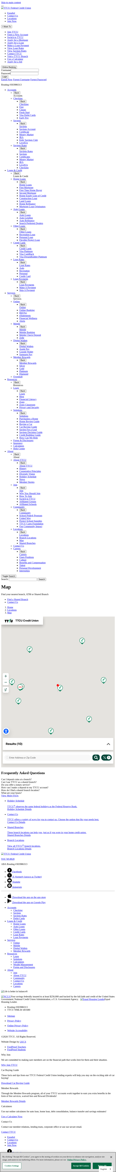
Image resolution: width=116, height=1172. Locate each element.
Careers (17, 548)
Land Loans (25, 201)
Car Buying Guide (28, 427)
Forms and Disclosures (24, 967)
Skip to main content (11, 2)
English (103, 1169)
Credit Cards (19, 242)
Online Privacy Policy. (76, 1160)
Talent (22, 565)
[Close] (111, 1157)
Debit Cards (19, 918)
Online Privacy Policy (17, 1025)
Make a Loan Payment (18, 45)
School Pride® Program (30, 515)
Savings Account (27, 129)
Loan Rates (18, 259)
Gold (21, 368)
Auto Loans (19, 209)
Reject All (102, 1166)
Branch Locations (27, 537)
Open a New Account (17, 34)
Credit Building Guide (30, 435)
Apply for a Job (14, 61)
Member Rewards (21, 357)
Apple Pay (24, 349)
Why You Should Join (29, 493)
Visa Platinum (26, 251)
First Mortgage (26, 187)
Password (5, 73)
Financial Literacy (28, 399)
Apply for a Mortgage (17, 40)
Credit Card (25, 276)
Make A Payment (27, 287)
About (10, 451)
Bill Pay (23, 313)
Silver (22, 366)
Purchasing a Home (28, 418)
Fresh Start (24, 112)
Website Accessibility (17, 1030)
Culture (22, 560)
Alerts (22, 321)
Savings (17, 120)
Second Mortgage (27, 193)
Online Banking (27, 310)
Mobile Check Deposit (30, 335)
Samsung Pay (25, 354)
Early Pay (24, 118)
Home (10, 607)
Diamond (23, 374)
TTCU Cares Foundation (31, 523)
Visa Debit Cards (27, 115)
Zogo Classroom (27, 404)
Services (11, 293)
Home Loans (19, 179)
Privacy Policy (14, 1021)
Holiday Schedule (27, 476)
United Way (25, 518)
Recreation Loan (27, 234)
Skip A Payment (27, 290)
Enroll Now (7, 79)
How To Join (25, 496)
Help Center (19, 448)
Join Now (12, 21)
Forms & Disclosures (23, 440)
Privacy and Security (29, 407)
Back (16, 93)
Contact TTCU (14, 53)
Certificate (24, 132)
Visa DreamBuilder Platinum (33, 256)
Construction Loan (28, 198)
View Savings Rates (16, 51)
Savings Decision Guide (30, 432)
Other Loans (19, 226)
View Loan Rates (15, 48)
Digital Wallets (20, 340)
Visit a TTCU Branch (17, 56)
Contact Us (12, 15)
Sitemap (11, 1016)
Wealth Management (23, 964)
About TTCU (19, 460)
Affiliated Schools (28, 504)
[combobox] (106, 1169)
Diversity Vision (27, 474)
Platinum (23, 371)
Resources (12, 379)
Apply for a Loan (15, 42)
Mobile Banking (27, 332)
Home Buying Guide (29, 421)
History (22, 468)
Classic (22, 109)
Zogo (21, 402)
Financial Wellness (28, 318)
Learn (16, 388)
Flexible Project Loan (29, 240)
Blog (21, 396)
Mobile (16, 323)
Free (21, 107)
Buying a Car (25, 424)
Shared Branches (27, 543)
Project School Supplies (30, 521)
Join (15, 485)
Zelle (21, 337)
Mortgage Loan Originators (32, 206)
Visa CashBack (26, 254)
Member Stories (26, 482)
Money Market (26, 134)
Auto (21, 268)
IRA (21, 137)
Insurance (18, 443)
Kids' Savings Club (28, 140)
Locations (12, 18)
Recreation (24, 271)
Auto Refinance (26, 220)
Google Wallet (26, 351)
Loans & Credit (14, 170)
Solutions (17, 410)
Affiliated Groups (27, 501)
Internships (24, 570)
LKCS (23, 1041)
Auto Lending (26, 218)
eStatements (25, 315)
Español (11, 13)
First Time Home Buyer (30, 190)
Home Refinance (27, 204)
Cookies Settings (12, 1166)
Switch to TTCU (15, 37)
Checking (18, 98)
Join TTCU (12, 32)
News (22, 479)
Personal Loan (26, 237)
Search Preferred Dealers (31, 223)
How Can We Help (28, 437)
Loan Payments (20, 279)
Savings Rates (20, 145)
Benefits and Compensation (32, 562)
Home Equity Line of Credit (32, 195)
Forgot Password (38, 79)
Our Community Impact (30, 526)
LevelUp (23, 142)
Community (19, 507)
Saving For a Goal (28, 429)
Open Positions (26, 557)
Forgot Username (21, 79)
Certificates (24, 156)
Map (21, 540)
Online (16, 301)
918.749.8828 (7, 859)
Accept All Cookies (81, 1166)
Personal (23, 273)
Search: (4, 579)
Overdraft (18, 376)
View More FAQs (9, 795)
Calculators (18, 446)
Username (6, 70)
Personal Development (30, 568)
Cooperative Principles (30, 471)
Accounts (11, 90)
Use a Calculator (15, 59)
